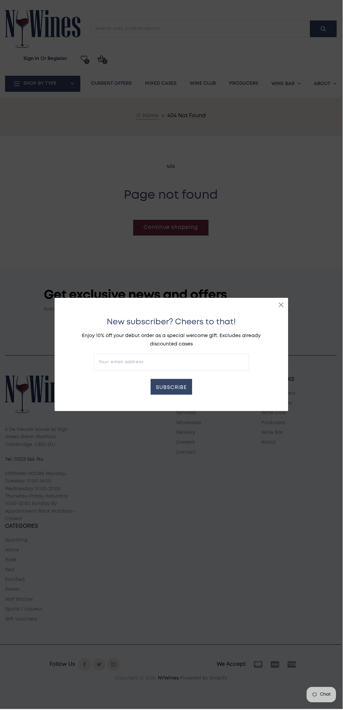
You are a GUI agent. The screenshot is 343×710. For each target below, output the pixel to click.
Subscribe (171, 387)
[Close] (281, 305)
